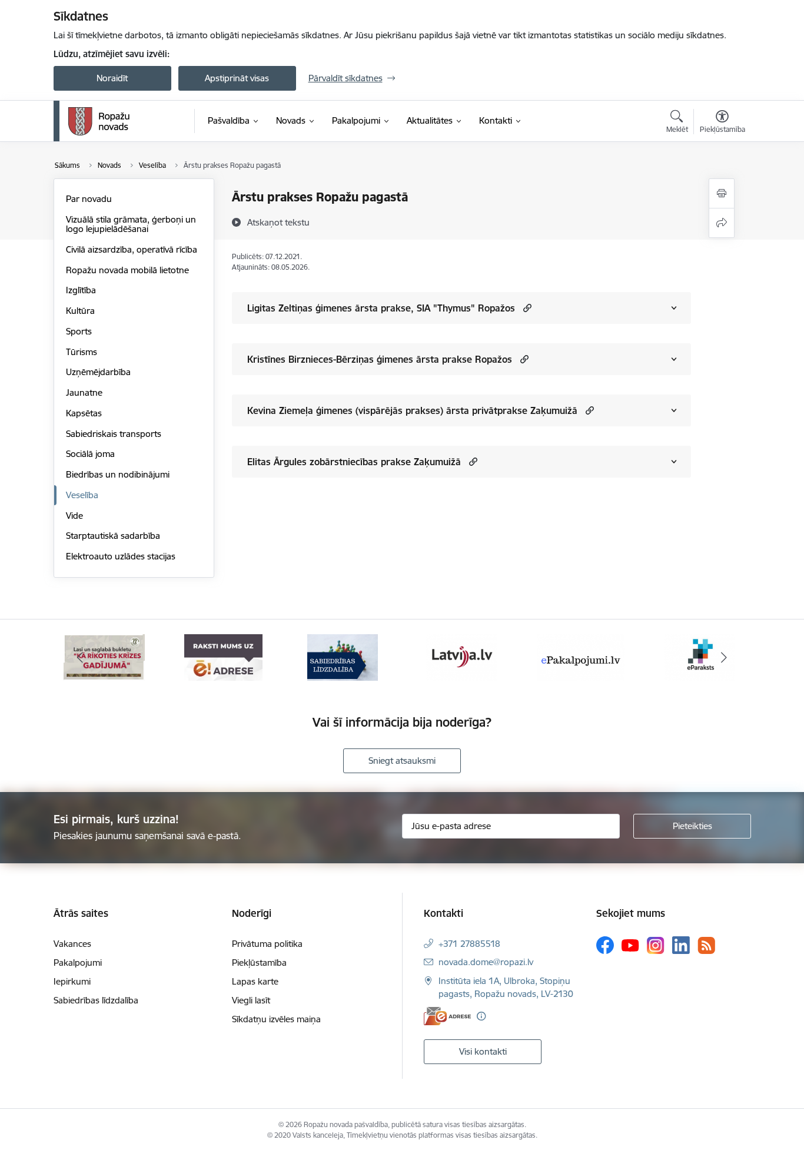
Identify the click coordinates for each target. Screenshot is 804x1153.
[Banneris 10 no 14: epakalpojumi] (580, 656)
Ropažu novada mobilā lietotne (127, 270)
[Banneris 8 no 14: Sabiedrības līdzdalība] (342, 656)
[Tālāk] (724, 657)
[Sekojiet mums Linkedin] (681, 945)
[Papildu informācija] (481, 1016)
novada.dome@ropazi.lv (485, 962)
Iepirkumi (72, 981)
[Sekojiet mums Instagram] (656, 945)
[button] (525, 307)
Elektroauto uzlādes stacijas (120, 556)
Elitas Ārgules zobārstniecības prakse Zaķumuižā (354, 462)
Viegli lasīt (251, 1000)
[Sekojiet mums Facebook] (605, 945)
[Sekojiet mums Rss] (706, 945)
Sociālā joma (90, 453)
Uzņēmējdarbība (98, 371)
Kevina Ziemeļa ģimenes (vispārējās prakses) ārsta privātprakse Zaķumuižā (412, 410)
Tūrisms (81, 351)
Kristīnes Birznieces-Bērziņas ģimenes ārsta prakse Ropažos (379, 359)
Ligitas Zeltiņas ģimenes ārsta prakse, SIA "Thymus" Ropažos (381, 308)
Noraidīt (112, 78)
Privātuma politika (267, 943)
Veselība (82, 495)
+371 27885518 (469, 943)
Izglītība (81, 290)
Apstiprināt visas (237, 78)
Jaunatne (84, 392)
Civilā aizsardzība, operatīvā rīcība (131, 249)
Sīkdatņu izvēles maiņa (276, 1019)
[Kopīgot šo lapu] (721, 222)
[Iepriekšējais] (81, 657)
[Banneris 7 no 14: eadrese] (223, 656)
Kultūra (80, 310)
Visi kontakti (483, 1051)
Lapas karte (255, 981)
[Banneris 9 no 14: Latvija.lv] (461, 656)
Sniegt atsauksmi (402, 760)
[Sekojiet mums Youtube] (630, 944)
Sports (79, 331)
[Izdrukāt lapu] (721, 193)
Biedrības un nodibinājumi (118, 474)
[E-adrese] (447, 1016)
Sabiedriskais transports (113, 433)
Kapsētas (84, 413)
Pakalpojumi (78, 962)
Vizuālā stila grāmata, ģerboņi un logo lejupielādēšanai (131, 224)
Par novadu (89, 198)
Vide (74, 515)
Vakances (72, 943)
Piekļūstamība (259, 962)
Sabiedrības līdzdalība (96, 1000)
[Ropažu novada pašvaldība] (98, 121)
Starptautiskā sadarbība (113, 535)
